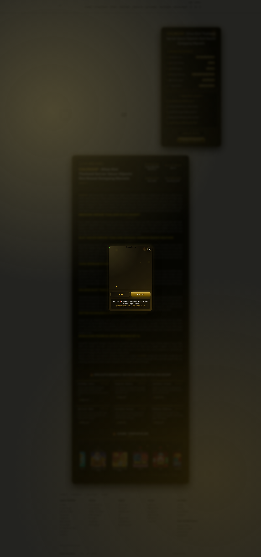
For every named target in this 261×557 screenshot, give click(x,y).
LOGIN (120, 294)
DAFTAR (140, 294)
